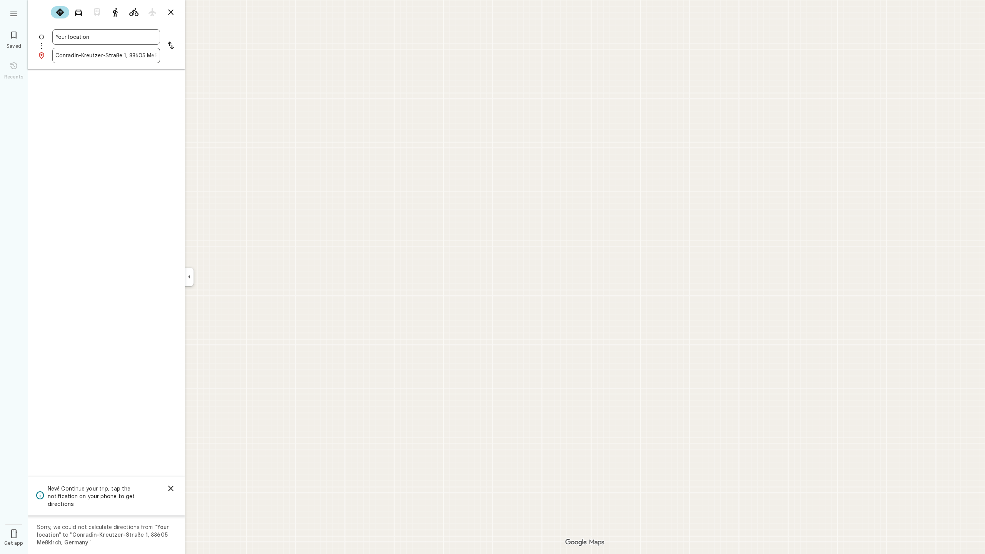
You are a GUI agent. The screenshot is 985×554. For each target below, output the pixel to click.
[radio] (60, 12)
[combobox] (106, 37)
